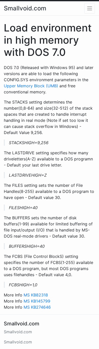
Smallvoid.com (25, 8)
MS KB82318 (36, 294)
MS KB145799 (37, 301)
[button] (90, 8)
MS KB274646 (37, 307)
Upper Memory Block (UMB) (31, 85)
